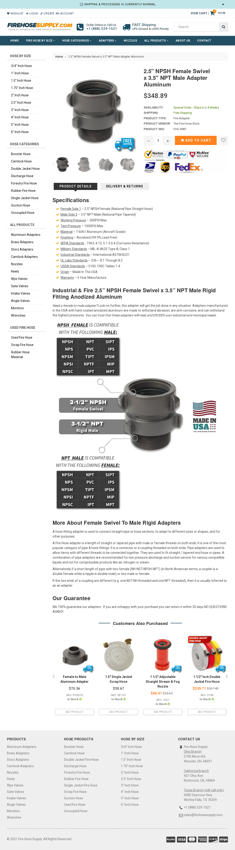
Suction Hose (20, 205)
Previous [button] (53, 164)
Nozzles (130, 40)
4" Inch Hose (20, 117)
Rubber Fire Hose (23, 190)
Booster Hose (21, 154)
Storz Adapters (22, 249)
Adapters (107, 40)
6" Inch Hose (20, 132)
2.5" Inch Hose (21, 102)
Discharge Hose (22, 176)
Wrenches (18, 315)
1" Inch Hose (20, 73)
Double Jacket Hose (25, 168)
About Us (183, 40)
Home (14, 40)
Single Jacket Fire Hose (81, 785)
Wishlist (17, 13)
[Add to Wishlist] (223, 140)
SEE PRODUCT (74, 711)
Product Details (75, 186)
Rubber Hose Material (20, 354)
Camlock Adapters (24, 257)
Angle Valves (20, 301)
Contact (204, 40)
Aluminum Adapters (25, 235)
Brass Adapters (22, 242)
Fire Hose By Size (39, 40)
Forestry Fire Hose (24, 183)
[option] (61, 164)
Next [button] (133, 164)
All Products (155, 40)
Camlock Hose (21, 161)
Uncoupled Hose (22, 213)
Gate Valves (19, 286)
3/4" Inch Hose (21, 66)
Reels (15, 271)
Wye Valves (19, 279)
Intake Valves (20, 293)
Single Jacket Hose (25, 198)
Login (33, 13)
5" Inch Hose (20, 124)
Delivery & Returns (124, 186)
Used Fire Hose (21, 337)
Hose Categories (76, 40)
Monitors (17, 308)
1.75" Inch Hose (22, 88)
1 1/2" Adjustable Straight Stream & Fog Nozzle (163, 681)
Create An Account (58, 13)
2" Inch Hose (20, 95)
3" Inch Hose (20, 110)
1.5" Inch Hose (21, 80)
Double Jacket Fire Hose (81, 759)
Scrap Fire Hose (22, 345)
